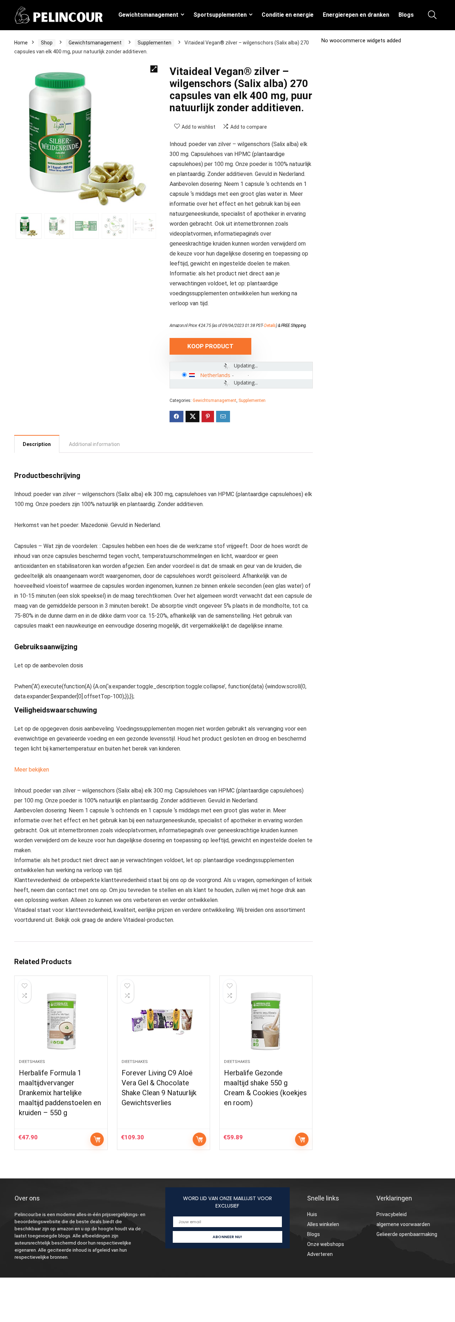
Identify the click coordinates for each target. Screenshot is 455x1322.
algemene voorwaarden (403, 1224)
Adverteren (320, 1254)
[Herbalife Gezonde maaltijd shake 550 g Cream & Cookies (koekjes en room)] (266, 1021)
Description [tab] (37, 444)
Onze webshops (325, 1244)
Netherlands (215, 374)
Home (21, 42)
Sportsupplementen (220, 14)
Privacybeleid (391, 1214)
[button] (153, 68)
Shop (47, 42)
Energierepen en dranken (356, 14)
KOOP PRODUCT (210, 346)
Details (270, 325)
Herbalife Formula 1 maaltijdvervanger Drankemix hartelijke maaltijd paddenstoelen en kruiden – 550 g (60, 1093)
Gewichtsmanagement (148, 14)
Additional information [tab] (94, 444)
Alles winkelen (323, 1224)
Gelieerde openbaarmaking (406, 1234)
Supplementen (154, 42)
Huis (312, 1214)
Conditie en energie (288, 14)
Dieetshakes (32, 1061)
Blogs (406, 14)
